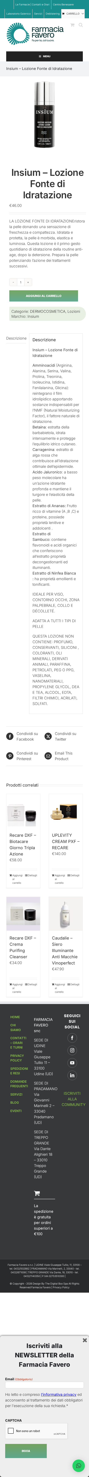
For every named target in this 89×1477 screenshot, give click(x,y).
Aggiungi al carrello (43, 296)
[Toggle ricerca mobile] (81, 25)
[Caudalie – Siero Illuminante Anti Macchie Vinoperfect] (66, 914)
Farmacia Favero (41, 1287)
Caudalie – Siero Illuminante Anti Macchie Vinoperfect (65, 951)
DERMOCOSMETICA (47, 311)
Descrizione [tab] (16, 338)
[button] (78, 1466)
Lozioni (73, 311)
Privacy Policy (61, 1287)
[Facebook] (72, 1038)
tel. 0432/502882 (20, 1268)
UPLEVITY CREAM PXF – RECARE (65, 841)
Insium (33, 316)
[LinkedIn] (72, 1075)
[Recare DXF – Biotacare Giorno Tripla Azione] (23, 811)
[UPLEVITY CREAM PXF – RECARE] (66, 811)
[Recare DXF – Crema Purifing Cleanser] (23, 914)
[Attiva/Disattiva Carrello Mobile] (72, 25)
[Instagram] (72, 1050)
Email (19, 1379)
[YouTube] (72, 1063)
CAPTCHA (13, 1420)
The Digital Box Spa (57, 1283)
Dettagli (32, 875)
